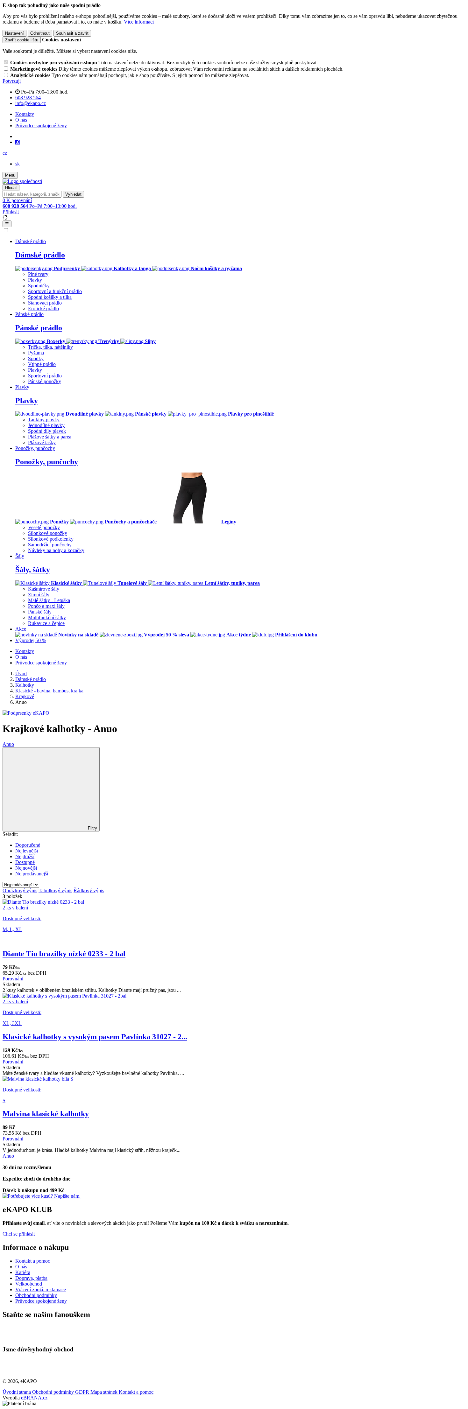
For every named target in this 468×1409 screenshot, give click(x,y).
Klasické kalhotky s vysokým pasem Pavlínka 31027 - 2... (95, 1037)
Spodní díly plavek (47, 431)
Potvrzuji (12, 81)
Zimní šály (38, 594)
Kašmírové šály (43, 589)
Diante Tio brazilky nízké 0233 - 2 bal (64, 954)
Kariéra (22, 1272)
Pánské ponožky (44, 381)
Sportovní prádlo (45, 375)
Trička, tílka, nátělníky (50, 347)
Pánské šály (40, 611)
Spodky (36, 358)
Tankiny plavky (44, 419)
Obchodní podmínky (36, 1295)
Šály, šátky (32, 569)
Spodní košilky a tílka (50, 297)
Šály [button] (19, 556)
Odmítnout (40, 33)
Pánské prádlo (38, 328)
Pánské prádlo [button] (29, 314)
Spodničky (39, 285)
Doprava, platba (31, 1278)
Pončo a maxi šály (46, 606)
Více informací (139, 22)
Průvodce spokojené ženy (41, 125)
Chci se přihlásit (19, 1234)
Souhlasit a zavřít (72, 33)
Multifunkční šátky (47, 617)
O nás (21, 120)
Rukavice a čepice (46, 623)
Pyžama (36, 352)
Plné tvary (38, 274)
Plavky (35, 280)
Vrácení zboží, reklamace (40, 1289)
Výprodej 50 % (30, 640)
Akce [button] (20, 629)
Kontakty (24, 114)
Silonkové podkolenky (51, 539)
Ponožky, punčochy (46, 462)
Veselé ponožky (44, 527)
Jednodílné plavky (46, 425)
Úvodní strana (17, 1392)
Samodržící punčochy (50, 544)
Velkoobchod (28, 1283)
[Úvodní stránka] (22, 181)
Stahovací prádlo (45, 302)
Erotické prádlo (43, 308)
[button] (5, 153)
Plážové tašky (42, 442)
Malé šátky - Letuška (49, 600)
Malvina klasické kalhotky (46, 1114)
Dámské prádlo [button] (30, 241)
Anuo (8, 744)
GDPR (82, 1392)
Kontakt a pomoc (32, 1261)
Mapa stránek (104, 1392)
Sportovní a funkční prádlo (55, 291)
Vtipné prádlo (42, 364)
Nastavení (14, 33)
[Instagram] (17, 142)
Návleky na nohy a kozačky (56, 550)
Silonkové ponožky (47, 533)
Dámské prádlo (40, 255)
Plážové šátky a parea (49, 436)
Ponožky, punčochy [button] (35, 448)
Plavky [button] (22, 387)
